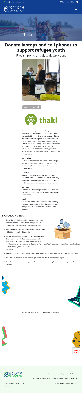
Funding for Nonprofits (41, 378)
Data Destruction (71, 378)
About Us (70, 2)
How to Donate (72, 374)
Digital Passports (57, 378)
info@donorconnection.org (16, 2)
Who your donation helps (56, 374)
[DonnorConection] (14, 8)
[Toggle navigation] (76, 9)
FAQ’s (62, 2)
